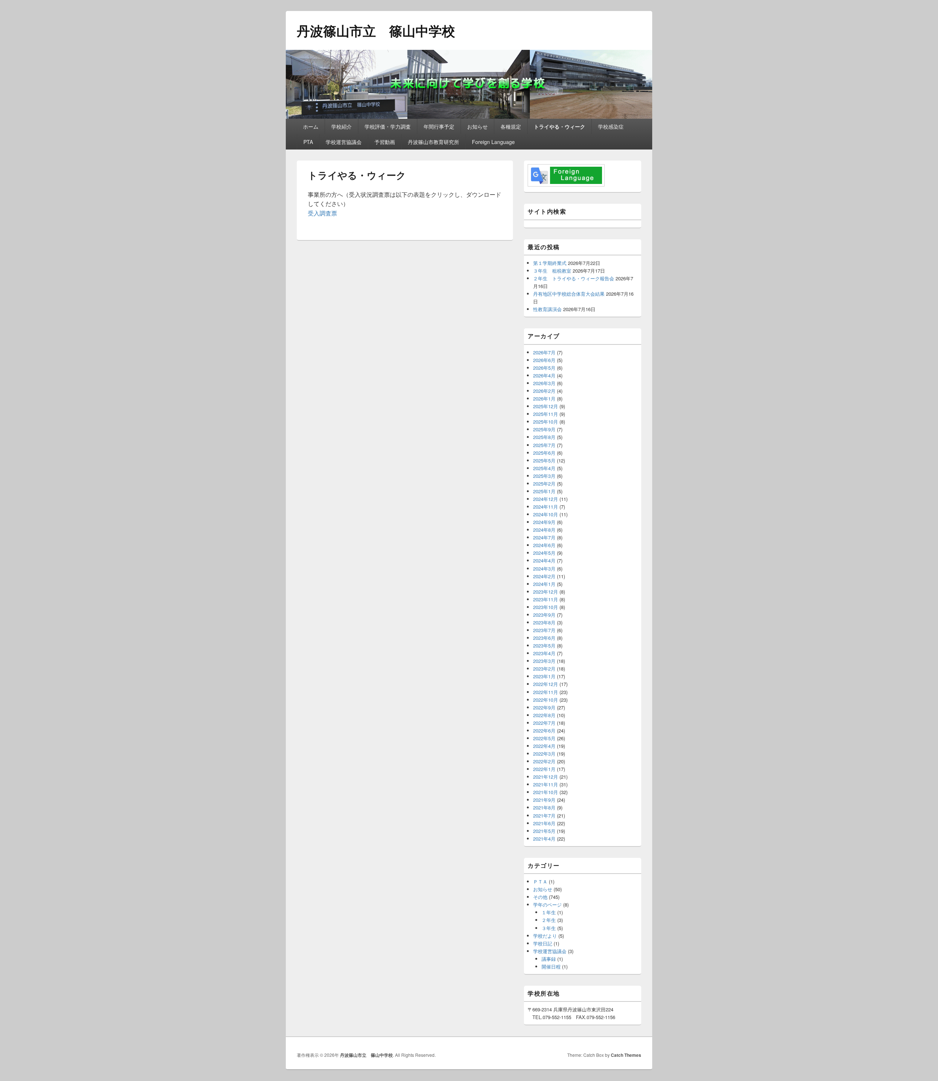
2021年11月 (545, 784)
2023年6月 (544, 637)
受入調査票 (322, 213)
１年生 (549, 912)
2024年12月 (545, 498)
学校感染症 (611, 126)
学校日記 (542, 943)
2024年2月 (544, 576)
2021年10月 (545, 792)
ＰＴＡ (540, 881)
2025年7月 (544, 445)
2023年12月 (545, 591)
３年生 (549, 928)
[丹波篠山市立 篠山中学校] (469, 116)
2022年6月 (544, 730)
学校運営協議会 (344, 141)
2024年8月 (544, 529)
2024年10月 (545, 514)
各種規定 (511, 126)
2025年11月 (545, 413)
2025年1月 (544, 491)
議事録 (549, 958)
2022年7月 (544, 722)
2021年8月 (544, 807)
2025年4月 (544, 468)
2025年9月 (544, 429)
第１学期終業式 (549, 262)
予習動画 (384, 141)
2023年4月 (544, 653)
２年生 (549, 919)
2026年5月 (544, 367)
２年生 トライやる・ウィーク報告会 (573, 278)
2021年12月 (545, 776)
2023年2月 (544, 668)
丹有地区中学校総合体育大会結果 (569, 293)
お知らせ (477, 126)
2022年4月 (544, 745)
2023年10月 (545, 607)
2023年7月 (544, 630)
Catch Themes (626, 1055)
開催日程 (551, 966)
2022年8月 (544, 715)
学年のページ (547, 904)
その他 (540, 896)
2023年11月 (545, 599)
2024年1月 (544, 583)
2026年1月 (544, 398)
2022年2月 (544, 761)
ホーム (310, 126)
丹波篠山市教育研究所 (433, 141)
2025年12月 (545, 406)
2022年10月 (545, 699)
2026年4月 (544, 375)
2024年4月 (544, 560)
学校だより (545, 935)
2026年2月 (544, 390)
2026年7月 (544, 352)
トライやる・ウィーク (559, 126)
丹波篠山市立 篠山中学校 (376, 30)
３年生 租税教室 (552, 270)
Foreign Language (493, 141)
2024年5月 (544, 552)
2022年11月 (545, 692)
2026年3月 (544, 383)
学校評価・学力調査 (388, 126)
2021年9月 (544, 799)
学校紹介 (341, 126)
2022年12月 (545, 683)
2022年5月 (544, 738)
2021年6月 (544, 823)
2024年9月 (544, 522)
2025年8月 (544, 436)
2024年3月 (544, 568)
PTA (308, 141)
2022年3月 (544, 753)
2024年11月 (545, 506)
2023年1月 (544, 676)
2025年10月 (545, 421)
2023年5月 (544, 645)
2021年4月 (544, 838)
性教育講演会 (547, 309)
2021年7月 (544, 815)
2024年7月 (544, 537)
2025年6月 (544, 452)
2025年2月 (544, 483)
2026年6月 (544, 360)
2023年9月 (544, 614)
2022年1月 (544, 768)
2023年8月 (544, 622)
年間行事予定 (439, 126)
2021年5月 (544, 830)
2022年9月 (544, 707)
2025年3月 (544, 475)
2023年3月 (544, 660)
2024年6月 (544, 545)
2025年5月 (544, 460)
